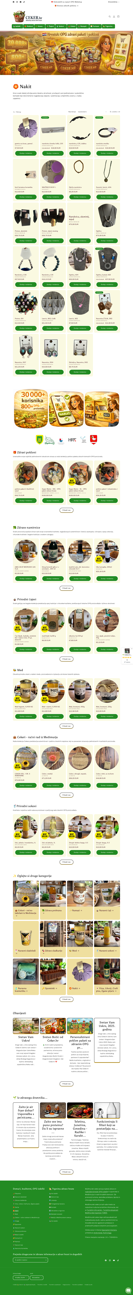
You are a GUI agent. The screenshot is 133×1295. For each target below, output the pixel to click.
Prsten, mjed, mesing (50, 231)
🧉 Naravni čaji (103, 910)
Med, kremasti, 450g (77, 707)
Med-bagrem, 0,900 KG (24, 707)
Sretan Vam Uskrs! (25, 1038)
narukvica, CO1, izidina (77, 143)
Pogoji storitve (66, 1284)
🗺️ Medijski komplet (55, 1214)
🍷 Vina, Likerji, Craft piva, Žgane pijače (107, 989)
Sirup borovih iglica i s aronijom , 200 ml (50, 568)
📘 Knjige (16, 1221)
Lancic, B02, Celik (49, 318)
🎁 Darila (16, 1207)
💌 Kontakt (52, 1207)
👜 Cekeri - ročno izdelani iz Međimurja (25, 911)
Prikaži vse (66, 510)
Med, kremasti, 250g (104, 707)
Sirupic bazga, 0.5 (103, 843)
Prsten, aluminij (21, 231)
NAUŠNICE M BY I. (49, 187)
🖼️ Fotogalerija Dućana (57, 1204)
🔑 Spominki (48, 988)
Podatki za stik (88, 1284)
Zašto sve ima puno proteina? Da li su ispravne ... (53, 1127)
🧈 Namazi (74, 910)
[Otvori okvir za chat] (128, 1290)
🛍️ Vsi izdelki (53, 1193)
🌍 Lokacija (53, 1200)
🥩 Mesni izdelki (18, 1234)
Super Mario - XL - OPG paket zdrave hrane (78, 490)
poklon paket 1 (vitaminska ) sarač (107, 490)
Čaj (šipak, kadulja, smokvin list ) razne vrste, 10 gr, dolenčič (25, 638)
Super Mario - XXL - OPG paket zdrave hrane (51, 490)
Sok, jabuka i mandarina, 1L (25, 843)
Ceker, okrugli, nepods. (78, 774)
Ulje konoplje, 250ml (104, 567)
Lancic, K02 (73, 318)
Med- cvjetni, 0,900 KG (51, 707)
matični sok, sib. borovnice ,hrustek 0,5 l (79, 568)
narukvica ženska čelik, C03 (52, 143)
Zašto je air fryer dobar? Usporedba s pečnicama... (25, 1112)
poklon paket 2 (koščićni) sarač (24, 490)
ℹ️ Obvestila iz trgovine (57, 1210)
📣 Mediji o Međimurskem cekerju (60, 1217)
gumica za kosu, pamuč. (24, 143)
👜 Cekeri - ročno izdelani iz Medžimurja (26, 1217)
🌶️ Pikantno (17, 1193)
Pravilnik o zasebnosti (55, 1284)
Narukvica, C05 (21, 275)
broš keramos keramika (23, 187)
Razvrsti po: (72, 112)
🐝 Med (73, 950)
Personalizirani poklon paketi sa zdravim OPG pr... (80, 1042)
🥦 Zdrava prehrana (52, 910)
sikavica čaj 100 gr (76, 636)
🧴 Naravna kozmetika (20, 989)
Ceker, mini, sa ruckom (105, 774)
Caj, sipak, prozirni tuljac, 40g (105, 637)
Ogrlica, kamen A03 (103, 275)
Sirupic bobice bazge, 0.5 (78, 843)
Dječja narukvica (75, 187)
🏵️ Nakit (73, 988)
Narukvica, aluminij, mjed (79, 218)
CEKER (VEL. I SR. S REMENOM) (22, 775)
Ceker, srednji (47, 774)
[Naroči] (46, 1260)
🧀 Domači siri (17, 1238)
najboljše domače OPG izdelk (96, 1192)
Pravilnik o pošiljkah (77, 1284)
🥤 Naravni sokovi (105, 950)
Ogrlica (98, 231)
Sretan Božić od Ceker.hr (53, 1038)
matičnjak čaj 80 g (49, 636)
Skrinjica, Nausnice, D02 (78, 362)
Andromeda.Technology (102, 1233)
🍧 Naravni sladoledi (25, 950)
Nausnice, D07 (20, 362)
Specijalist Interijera (109, 1230)
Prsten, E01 (19, 318)
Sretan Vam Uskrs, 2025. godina (107, 1026)
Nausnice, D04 (47, 362)
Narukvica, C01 (47, 275)
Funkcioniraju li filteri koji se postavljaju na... (107, 1125)
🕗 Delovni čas (54, 1197)
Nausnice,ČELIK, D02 (104, 318)
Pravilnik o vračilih (42, 1284)
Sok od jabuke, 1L (48, 843)
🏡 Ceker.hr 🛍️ (21, 1284)
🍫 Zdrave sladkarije (52, 950)
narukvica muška (102, 143)
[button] (17, 26)
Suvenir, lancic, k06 (103, 187)
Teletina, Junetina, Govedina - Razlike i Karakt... (80, 1128)
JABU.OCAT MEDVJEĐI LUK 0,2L (25, 568)
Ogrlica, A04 (73, 275)
